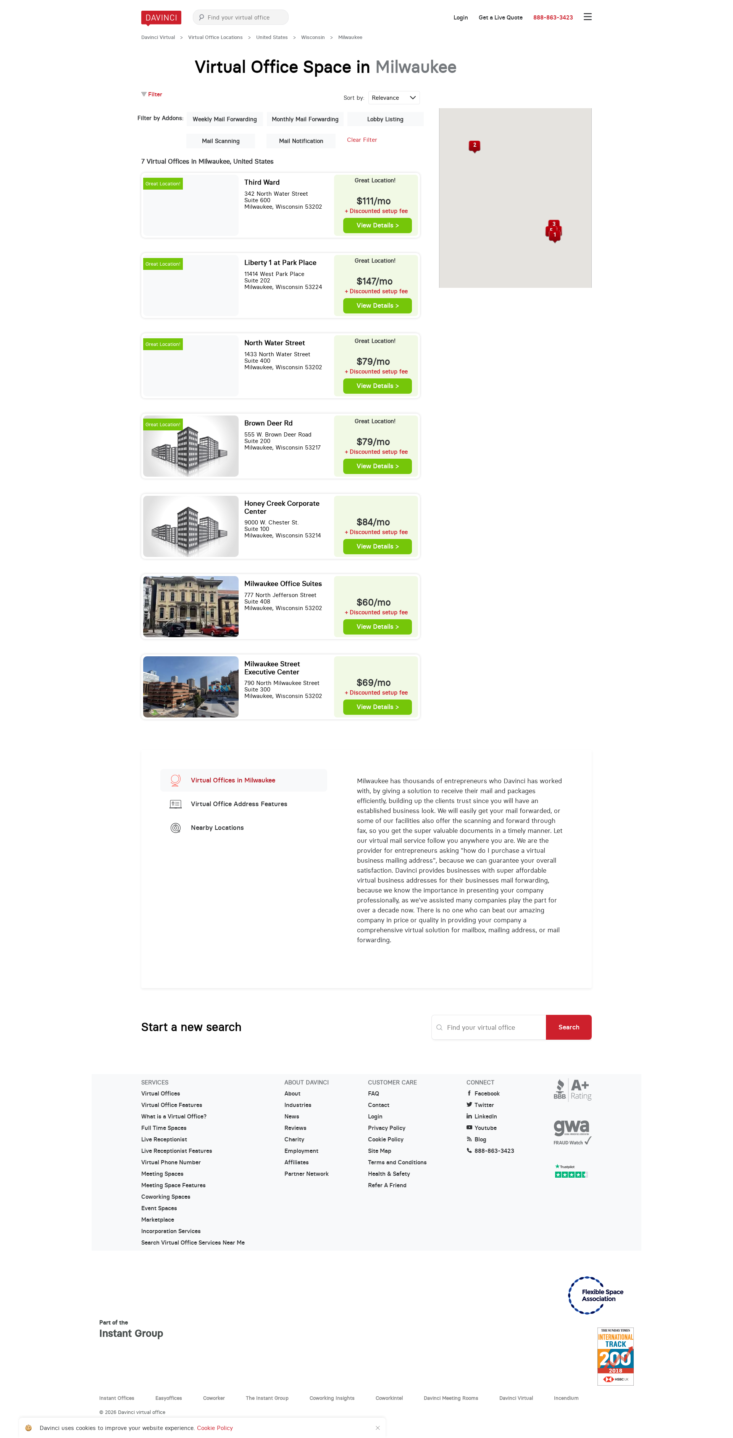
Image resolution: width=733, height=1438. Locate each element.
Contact (378, 1105)
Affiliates (296, 1162)
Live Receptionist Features (176, 1150)
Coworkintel (389, 1398)
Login (461, 17)
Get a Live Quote (501, 17)
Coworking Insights (332, 1398)
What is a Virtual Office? (174, 1116)
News (291, 1116)
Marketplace (157, 1219)
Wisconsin (313, 37)
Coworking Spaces (166, 1196)
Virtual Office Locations (215, 37)
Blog (480, 1139)
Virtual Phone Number (171, 1162)
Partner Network (306, 1173)
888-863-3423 (553, 17)
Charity (294, 1139)
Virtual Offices (160, 1093)
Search (569, 1027)
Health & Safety (389, 1173)
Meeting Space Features (173, 1185)
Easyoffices (168, 1398)
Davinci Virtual (158, 37)
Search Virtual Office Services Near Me (193, 1242)
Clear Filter (362, 139)
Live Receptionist (164, 1139)
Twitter (484, 1105)
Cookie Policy (386, 1139)
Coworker (214, 1398)
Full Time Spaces (164, 1128)
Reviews (295, 1128)
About (292, 1093)
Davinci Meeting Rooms (451, 1398)
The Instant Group (267, 1398)
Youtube (486, 1128)
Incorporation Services (171, 1231)
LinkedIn (486, 1116)
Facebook (487, 1093)
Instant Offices (116, 1398)
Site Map (379, 1150)
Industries (298, 1105)
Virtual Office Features (171, 1105)
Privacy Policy (386, 1128)
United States (272, 37)
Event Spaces (159, 1208)
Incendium (566, 1398)
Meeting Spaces (162, 1173)
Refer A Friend (387, 1185)
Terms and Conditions (397, 1162)
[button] (555, 237)
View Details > (378, 225)
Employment (301, 1150)
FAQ (373, 1093)
